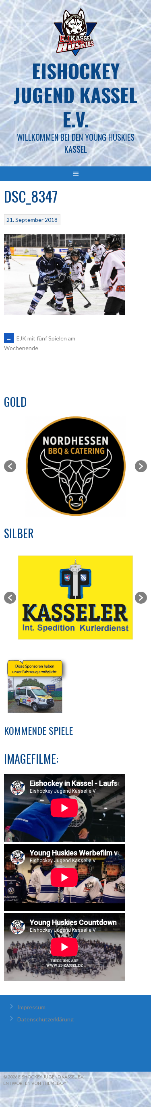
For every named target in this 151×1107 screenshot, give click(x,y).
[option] (75, 466)
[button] (10, 466)
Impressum (31, 1007)
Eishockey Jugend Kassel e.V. (75, 94)
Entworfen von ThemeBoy (34, 1083)
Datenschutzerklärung (45, 1019)
